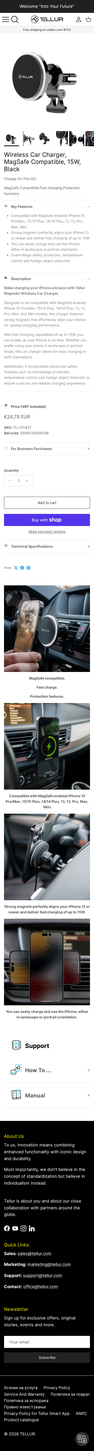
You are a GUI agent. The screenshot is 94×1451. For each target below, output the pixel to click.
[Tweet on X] (16, 568)
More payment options (47, 532)
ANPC (81, 1413)
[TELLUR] (47, 19)
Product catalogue (21, 1419)
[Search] (16, 19)
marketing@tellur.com (49, 1264)
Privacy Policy (57, 1387)
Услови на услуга (21, 1387)
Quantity (11, 470)
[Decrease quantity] (8, 480)
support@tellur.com (42, 1275)
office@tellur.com (40, 1286)
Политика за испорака (26, 1400)
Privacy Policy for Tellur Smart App (37, 1413)
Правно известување (25, 1407)
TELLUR (27, 1434)
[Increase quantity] (28, 480)
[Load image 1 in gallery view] (47, 81)
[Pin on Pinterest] (28, 568)
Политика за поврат (70, 1394)
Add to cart (47, 503)
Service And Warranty (24, 1394)
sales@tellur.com (34, 1253)
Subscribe (47, 1357)
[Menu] (5, 19)
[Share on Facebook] (22, 568)
